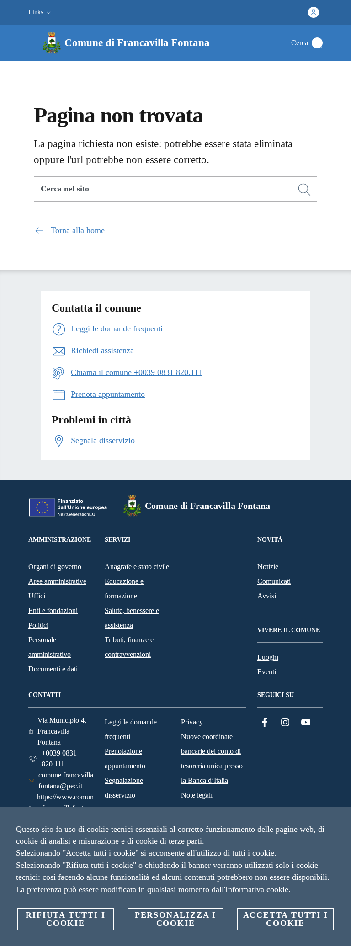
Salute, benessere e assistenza (132, 618)
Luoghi (267, 657)
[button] (40, 12)
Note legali (197, 795)
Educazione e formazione (124, 588)
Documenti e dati (53, 669)
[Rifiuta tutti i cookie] (340, 821)
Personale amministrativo (49, 647)
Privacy (192, 722)
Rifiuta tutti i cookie (65, 919)
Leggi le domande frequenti (131, 729)
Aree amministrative (57, 581)
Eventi (266, 672)
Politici (38, 625)
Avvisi (266, 596)
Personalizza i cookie (175, 919)
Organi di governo (54, 567)
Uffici (36, 596)
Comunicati (274, 581)
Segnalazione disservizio (124, 788)
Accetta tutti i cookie (285, 919)
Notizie (267, 567)
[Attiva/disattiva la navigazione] (10, 42)
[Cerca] (317, 42)
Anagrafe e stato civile (137, 567)
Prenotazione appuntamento (125, 758)
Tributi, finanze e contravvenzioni (129, 647)
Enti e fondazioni (53, 610)
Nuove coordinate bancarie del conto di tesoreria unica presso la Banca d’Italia (212, 758)
